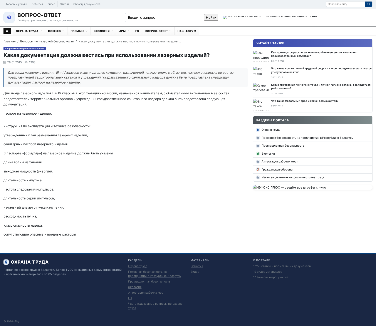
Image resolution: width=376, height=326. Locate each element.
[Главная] (7, 31)
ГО (130, 298)
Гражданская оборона (277, 169)
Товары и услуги (16, 4)
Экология (268, 153)
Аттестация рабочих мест (280, 161)
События (37, 4)
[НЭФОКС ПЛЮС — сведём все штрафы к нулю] (313, 187)
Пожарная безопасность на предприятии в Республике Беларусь (307, 137)
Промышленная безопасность (283, 145)
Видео (51, 4)
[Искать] (369, 4)
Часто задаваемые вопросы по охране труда (293, 177)
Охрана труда (271, 129)
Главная (9, 41)
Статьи (64, 4)
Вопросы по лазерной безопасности (47, 41)
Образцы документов (87, 4)
